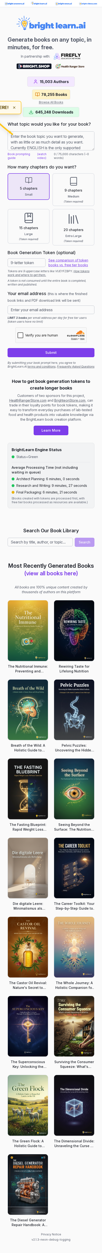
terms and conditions (42, 366)
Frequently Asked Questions (75, 366)
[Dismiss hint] (14, 107)
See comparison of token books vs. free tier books (68, 262)
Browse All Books (51, 102)
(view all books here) (51, 573)
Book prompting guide (19, 156)
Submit (51, 352)
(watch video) (41, 156)
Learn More (51, 430)
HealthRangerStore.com (27, 400)
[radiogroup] (51, 209)
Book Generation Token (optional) (42, 252)
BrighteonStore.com (69, 400)
